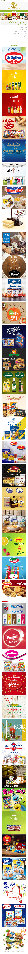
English (3, 1)
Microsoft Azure (23, 953)
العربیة (8, 1)
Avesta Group (10, 953)
